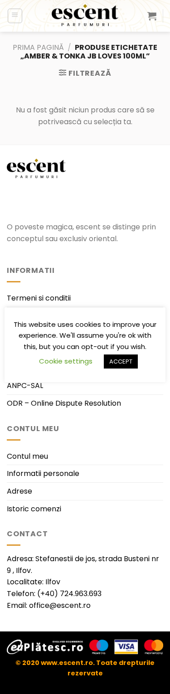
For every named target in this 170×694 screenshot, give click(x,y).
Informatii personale (43, 473)
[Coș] (151, 16)
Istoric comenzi (34, 509)
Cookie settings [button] (65, 361)
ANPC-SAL (25, 385)
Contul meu (27, 456)
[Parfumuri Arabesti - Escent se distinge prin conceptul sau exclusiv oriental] (85, 16)
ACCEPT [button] (120, 361)
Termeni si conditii (39, 298)
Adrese (19, 491)
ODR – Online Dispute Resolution (64, 403)
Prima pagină (38, 47)
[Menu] (15, 16)
